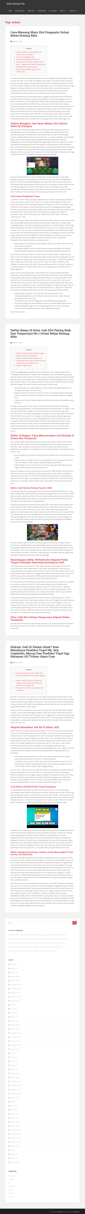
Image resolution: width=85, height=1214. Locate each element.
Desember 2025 (16, 985)
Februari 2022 (15, 1162)
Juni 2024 (14, 1057)
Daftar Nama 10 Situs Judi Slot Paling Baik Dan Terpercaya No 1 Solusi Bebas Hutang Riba (40, 333)
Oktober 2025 (15, 993)
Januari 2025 (15, 1029)
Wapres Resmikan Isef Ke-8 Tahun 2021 (29, 673)
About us (63, 11)
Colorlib (59, 1212)
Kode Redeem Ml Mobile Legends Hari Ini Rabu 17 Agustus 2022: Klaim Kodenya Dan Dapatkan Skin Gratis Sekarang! (30, 64)
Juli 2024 (13, 1053)
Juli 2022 (13, 1150)
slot (9, 1183)
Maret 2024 (14, 1069)
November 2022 (16, 1134)
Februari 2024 (15, 1073)
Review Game (42, 11)
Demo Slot (31, 11)
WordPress (76, 1212)
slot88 (10, 1190)
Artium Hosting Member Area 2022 (28, 59)
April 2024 (14, 1065)
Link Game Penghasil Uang (25, 57)
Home (10, 11)
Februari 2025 (15, 1025)
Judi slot (11, 1197)
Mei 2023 (14, 1110)
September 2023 (16, 1094)
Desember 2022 (16, 1130)
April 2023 (14, 1114)
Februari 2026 (15, 976)
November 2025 (16, 989)
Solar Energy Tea (16, 3)
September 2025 (16, 997)
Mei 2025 (14, 1013)
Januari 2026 (15, 980)
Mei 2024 (14, 1061)
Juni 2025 (14, 1009)
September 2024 (16, 1045)
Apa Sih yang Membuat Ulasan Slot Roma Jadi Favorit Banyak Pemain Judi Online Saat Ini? (38, 939)
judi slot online (27, 840)
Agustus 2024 (15, 1049)
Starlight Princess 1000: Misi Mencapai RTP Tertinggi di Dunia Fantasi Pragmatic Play (36, 935)
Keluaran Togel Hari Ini (23, 365)
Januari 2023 (15, 1126)
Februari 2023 (15, 1122)
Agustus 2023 (15, 1098)
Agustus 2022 (15, 1146)
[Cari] (74, 923)
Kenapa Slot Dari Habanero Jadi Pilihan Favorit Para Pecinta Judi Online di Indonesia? (36, 943)
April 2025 (14, 1017)
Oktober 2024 (15, 1041)
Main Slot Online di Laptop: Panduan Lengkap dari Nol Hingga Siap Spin (32, 951)
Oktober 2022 (15, 1138)
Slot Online (52, 11)
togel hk (11, 1179)
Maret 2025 (14, 1021)
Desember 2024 (16, 1033)
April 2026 (14, 968)
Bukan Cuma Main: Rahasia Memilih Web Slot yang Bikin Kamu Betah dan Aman (35, 947)
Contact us (73, 11)
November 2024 (16, 1037)
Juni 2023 (14, 1106)
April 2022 (14, 1154)
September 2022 (16, 1142)
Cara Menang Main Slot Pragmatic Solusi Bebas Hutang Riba (39, 33)
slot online (11, 1176)
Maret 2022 (14, 1158)
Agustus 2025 (15, 1001)
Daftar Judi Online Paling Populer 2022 (29, 358)
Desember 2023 (16, 1081)
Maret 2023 (14, 1118)
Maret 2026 (14, 972)
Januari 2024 (15, 1077)
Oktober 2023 (15, 1089)
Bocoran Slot (20, 11)
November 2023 (16, 1085)
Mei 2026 (14, 964)
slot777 (10, 1193)
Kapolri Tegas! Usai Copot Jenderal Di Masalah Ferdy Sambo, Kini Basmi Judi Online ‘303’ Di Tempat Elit (29, 682)
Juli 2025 (13, 1005)
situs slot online (26, 230)
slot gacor (11, 1186)
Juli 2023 (13, 1102)
